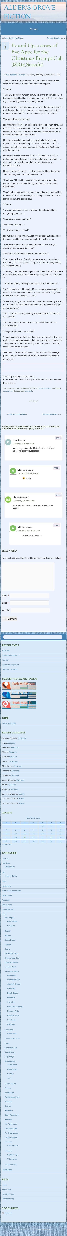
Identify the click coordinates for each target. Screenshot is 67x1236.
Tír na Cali (8, 1142)
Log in (4, 1185)
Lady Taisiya (9, 1057)
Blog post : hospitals (9, 669)
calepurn (8, 944)
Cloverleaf (11, 1002)
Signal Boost (7, 905)
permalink (28, 391)
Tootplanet (8, 1151)
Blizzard (8, 935)
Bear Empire (9, 918)
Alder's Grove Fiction (29, 12)
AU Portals (11, 988)
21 (33, 837)
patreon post (7, 895)
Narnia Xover (10, 867)
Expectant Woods (11, 962)
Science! (8, 1106)
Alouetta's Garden (14, 984)
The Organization (11, 1133)
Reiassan (8, 1102)
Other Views (12, 1159)
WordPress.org (8, 1199)
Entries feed (6, 1189)
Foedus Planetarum (12, 1039)
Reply (58, 438)
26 (16, 841)
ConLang (5, 858)
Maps (4, 881)
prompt (22, 75)
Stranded (8, 1119)
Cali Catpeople (12, 1145)
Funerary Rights (13, 1011)
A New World (12, 1065)
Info (3, 872)
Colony (7, 949)
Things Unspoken (11, 1137)
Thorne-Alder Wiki (9, 723)
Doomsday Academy (15, 1006)
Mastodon (8, 1213)
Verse (4, 914)
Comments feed (8, 1194)
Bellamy (8, 931)
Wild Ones (11, 1024)
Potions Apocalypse (12, 1097)
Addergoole (11, 975)
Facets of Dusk (10, 967)
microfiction (6, 886)
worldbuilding (7, 1170)
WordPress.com (16, 1233)
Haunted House (13, 1015)
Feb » (10, 844)
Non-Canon (11, 1020)
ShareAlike (9, 1110)
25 (6, 841)
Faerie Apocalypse (45, 388)
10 (60, 830)
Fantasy (10, 1074)
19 (16, 837)
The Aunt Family (11, 1124)
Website (5, 610)
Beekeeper (11, 997)
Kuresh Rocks (10, 1052)
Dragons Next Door (12, 958)
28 (33, 841)
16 (51, 834)
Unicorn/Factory (11, 1164)
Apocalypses (12, 1069)
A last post (6, 651)
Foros (7, 1043)
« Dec (4, 844)
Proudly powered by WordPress (22, 1229)
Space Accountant (11, 1115)
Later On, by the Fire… (12, 38)
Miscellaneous (10, 1061)
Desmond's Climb (11, 953)
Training (5, 660)
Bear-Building (12, 921)
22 (42, 837)
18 (6, 837)
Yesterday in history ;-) (10, 655)
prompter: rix (8, 391)
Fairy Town (9, 1030)
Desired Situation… (56, 38)
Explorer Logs (12, 1155)
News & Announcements (11, 891)
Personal (5, 900)
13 (24, 834)
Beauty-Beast (12, 993)
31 (60, 841)
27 (24, 841)
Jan (5, 45)
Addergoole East (13, 979)
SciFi (9, 1078)
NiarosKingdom (10, 1083)
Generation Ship (11, 1048)
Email (5, 603)
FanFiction (6, 863)
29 (42, 841)
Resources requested (10, 665)
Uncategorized (7, 909)
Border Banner (10, 940)
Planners (8, 1088)
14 (33, 834)
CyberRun (11, 926)
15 (42, 834)
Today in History (11, 876)
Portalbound (9, 1093)
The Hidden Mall (11, 1128)
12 (16, 834)
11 (6, 834)
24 (60, 837)
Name (5, 596)
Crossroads (11, 1033)
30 (51, 841)
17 (60, 834)
